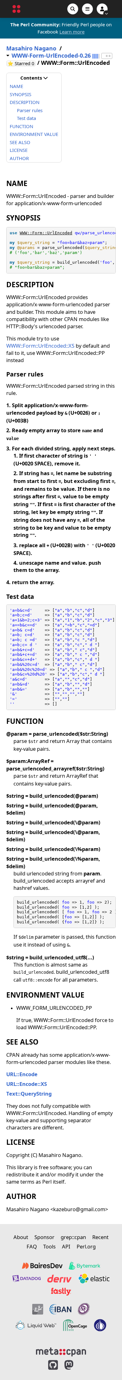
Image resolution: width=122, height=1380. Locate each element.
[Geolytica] (37, 1309)
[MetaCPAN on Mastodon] (75, 1365)
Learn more (71, 32)
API (66, 1246)
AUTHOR (19, 158)
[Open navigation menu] (87, 8)
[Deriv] (59, 1278)
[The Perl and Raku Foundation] (100, 1325)
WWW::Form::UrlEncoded (46, 233)
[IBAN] (60, 1309)
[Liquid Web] (36, 1325)
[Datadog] (27, 1278)
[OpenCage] (75, 1325)
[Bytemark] (84, 1265)
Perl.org (86, 1246)
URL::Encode (22, 1074)
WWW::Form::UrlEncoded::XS (40, 345)
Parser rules (30, 110)
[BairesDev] (42, 1265)
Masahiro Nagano (31, 48)
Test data (26, 118)
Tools (49, 1246)
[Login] (102, 8)
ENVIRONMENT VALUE (34, 134)
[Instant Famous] (84, 1309)
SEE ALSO (20, 142)
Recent (100, 1237)
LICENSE (19, 150)
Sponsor (44, 1237)
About (20, 1237)
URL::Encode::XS (26, 1083)
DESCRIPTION (24, 102)
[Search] (72, 8)
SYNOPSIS (20, 94)
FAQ (32, 1246)
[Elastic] (93, 1278)
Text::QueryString (29, 1093)
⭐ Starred (22, 63)
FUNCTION (21, 126)
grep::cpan (73, 1237)
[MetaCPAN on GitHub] (53, 1365)
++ (108, 56)
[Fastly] (61, 1291)
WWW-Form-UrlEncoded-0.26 (51, 55)
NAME (16, 86)
